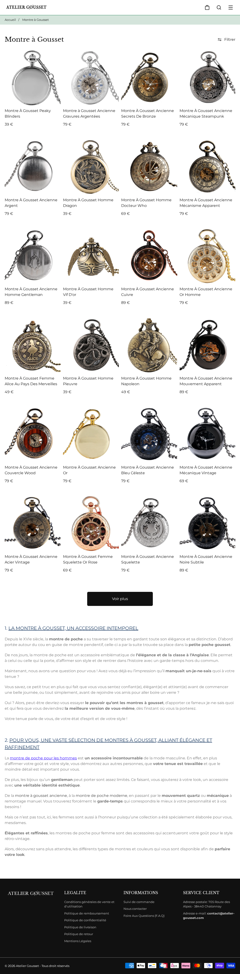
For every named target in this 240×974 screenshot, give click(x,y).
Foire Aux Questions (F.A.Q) (144, 916)
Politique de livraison (80, 927)
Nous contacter (135, 909)
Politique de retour (78, 934)
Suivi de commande (139, 902)
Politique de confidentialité (85, 920)
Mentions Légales (77, 941)
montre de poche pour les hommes (43, 758)
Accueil (10, 20)
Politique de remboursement (86, 913)
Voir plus (120, 599)
